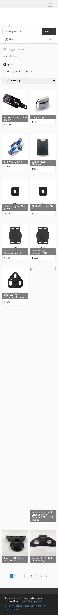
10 (31, 575)
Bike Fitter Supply (26, 14)
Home (12, 39)
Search (6, 25)
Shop (7, 605)
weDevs (43, 601)
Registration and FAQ (35, 605)
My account (17, 605)
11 (36, 575)
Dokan (30, 601)
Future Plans (12, 609)
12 (41, 575)
